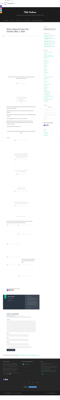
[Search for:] (50, 29)
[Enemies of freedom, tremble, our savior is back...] (32, 368)
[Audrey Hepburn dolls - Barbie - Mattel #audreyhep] (28, 376)
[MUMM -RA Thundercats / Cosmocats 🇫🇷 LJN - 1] (36, 384)
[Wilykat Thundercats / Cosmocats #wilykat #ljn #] (36, 372)
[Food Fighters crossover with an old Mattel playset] (28, 368)
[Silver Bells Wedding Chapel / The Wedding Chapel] (28, 384)
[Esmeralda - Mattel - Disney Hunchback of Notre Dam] (32, 380)
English (8, 0)
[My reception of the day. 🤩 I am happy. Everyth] (36, 368)
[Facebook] (7, 290)
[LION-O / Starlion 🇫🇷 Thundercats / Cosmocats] (32, 384)
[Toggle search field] (55, 20)
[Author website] (10, 300)
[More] (13, 290)
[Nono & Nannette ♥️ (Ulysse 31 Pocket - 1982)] (24, 372)
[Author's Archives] (8, 300)
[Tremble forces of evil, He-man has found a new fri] (24, 368)
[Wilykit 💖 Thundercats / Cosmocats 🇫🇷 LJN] (36, 380)
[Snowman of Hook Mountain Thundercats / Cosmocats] (36, 376)
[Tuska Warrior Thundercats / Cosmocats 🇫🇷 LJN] (24, 384)
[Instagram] (9, 290)
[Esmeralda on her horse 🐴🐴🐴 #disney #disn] (32, 376)
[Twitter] (11, 290)
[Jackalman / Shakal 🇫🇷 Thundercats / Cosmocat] (24, 376)
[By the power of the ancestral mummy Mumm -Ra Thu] (24, 380)
